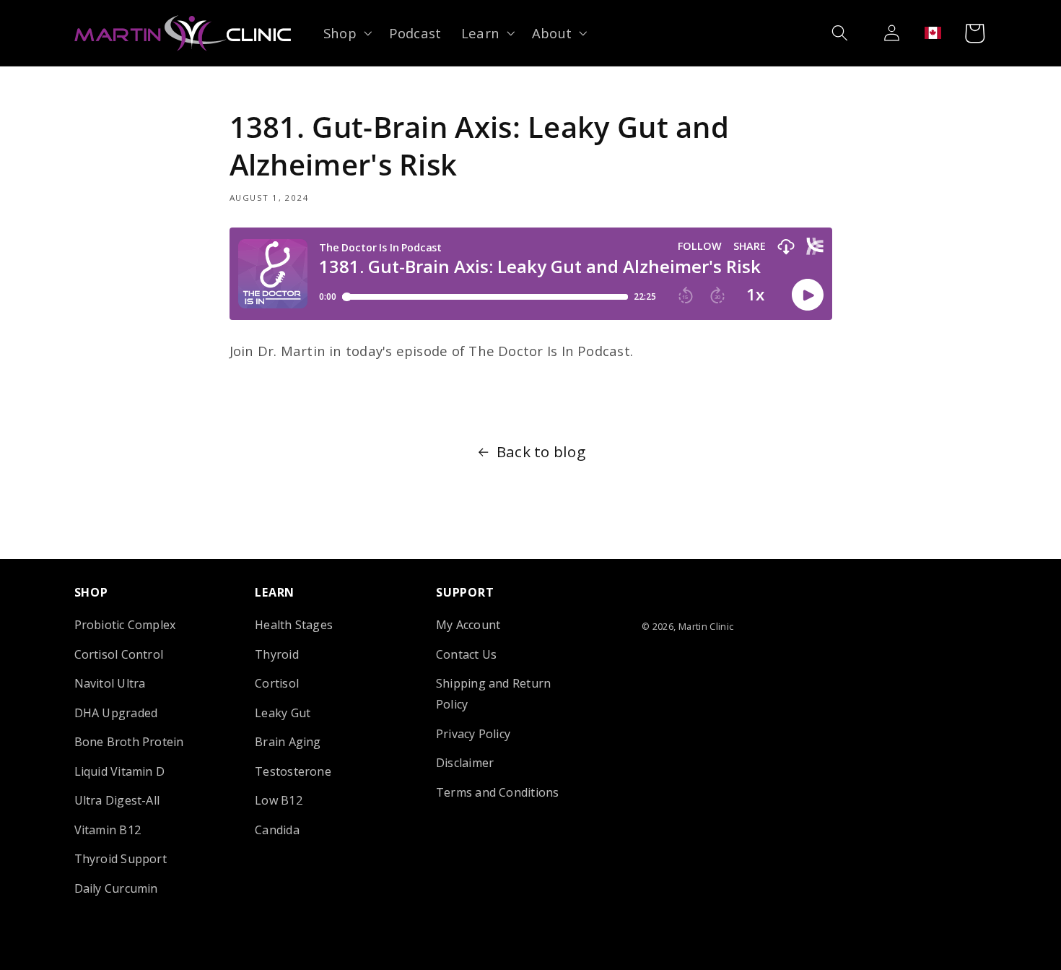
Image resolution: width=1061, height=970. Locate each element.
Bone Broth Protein (129, 742)
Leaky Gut (282, 712)
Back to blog (541, 451)
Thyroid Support (120, 859)
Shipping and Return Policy (493, 693)
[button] (346, 32)
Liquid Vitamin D (119, 771)
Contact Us (466, 654)
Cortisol (277, 683)
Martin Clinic (706, 626)
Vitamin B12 (107, 829)
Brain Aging (288, 742)
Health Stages (294, 625)
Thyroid (277, 654)
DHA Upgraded (116, 712)
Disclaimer (465, 763)
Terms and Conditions (497, 792)
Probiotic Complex (125, 625)
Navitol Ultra (110, 683)
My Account (468, 625)
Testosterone (293, 771)
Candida (277, 829)
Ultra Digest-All (117, 800)
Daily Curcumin (116, 888)
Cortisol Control (119, 654)
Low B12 (278, 800)
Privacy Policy (473, 733)
